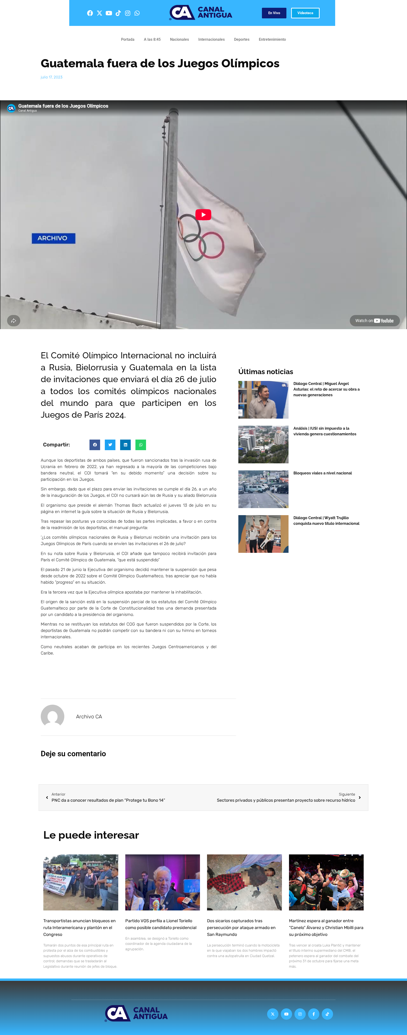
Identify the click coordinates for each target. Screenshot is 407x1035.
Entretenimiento (272, 39)
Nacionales (179, 39)
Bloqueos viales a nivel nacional (322, 473)
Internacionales (211, 39)
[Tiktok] (118, 13)
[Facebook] (90, 13)
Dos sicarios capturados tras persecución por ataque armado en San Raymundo (241, 927)
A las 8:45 (152, 39)
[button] (95, 445)
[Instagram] (127, 13)
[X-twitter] (99, 13)
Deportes (241, 39)
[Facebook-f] (313, 1014)
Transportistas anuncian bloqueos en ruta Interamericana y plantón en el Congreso (79, 927)
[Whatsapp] (137, 13)
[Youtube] (109, 13)
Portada (127, 39)
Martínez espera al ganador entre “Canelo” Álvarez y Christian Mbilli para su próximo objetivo (326, 927)
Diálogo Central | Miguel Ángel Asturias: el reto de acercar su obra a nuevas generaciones (326, 389)
